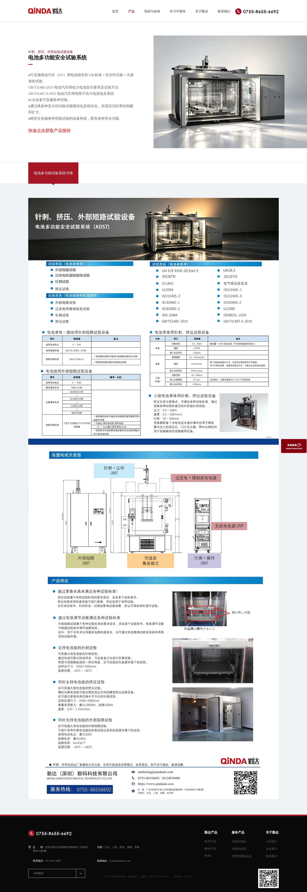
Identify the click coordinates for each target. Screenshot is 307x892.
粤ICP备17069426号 (159, 876)
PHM (207, 855)
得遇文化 (188, 876)
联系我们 (224, 11)
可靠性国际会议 (242, 856)
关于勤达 (201, 11)
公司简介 (271, 841)
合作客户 (271, 848)
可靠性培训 (239, 841)
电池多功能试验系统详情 (53, 173)
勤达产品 (210, 832)
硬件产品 (210, 848)
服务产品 (238, 832)
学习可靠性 (178, 11)
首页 (115, 11)
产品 (131, 11)
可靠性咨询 (239, 848)
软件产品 (210, 841)
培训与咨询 (152, 11)
